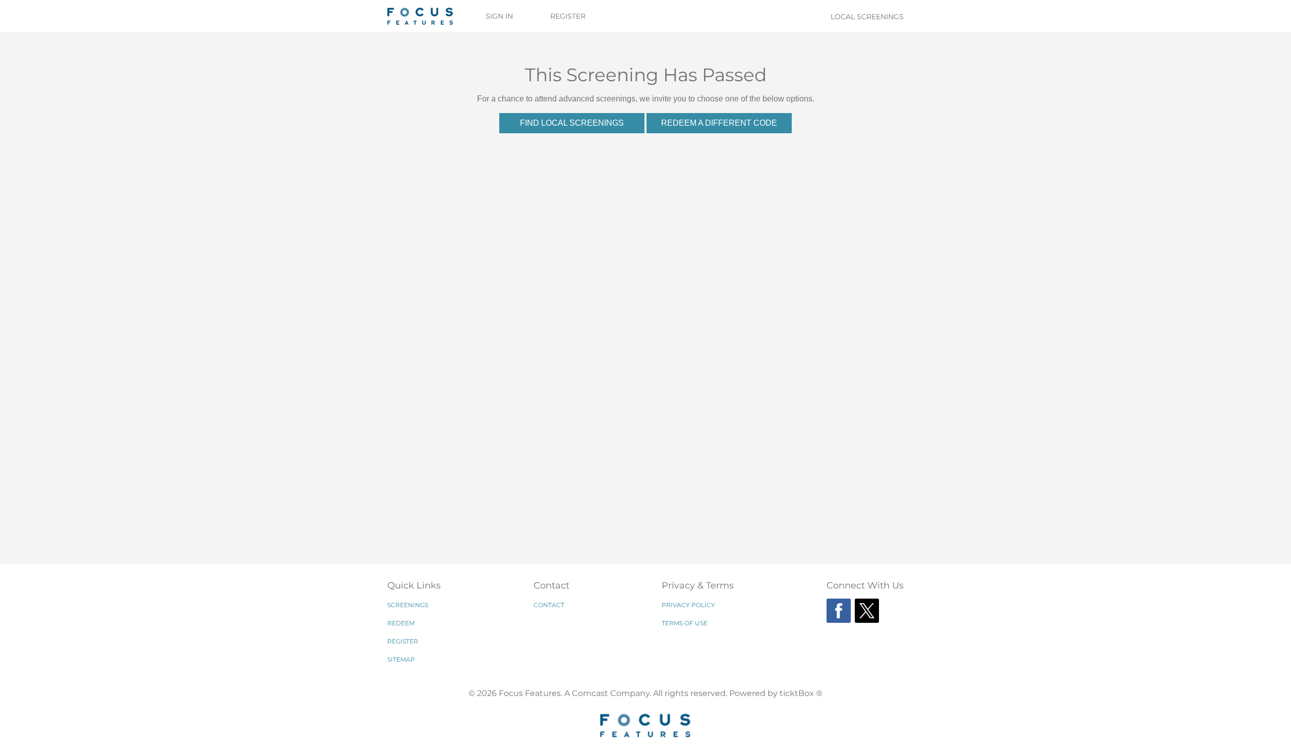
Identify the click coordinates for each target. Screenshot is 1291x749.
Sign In (499, 16)
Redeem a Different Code (719, 123)
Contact (549, 605)
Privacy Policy (688, 605)
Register (567, 16)
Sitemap (401, 659)
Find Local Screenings (572, 123)
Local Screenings (867, 16)
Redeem (401, 623)
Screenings (407, 605)
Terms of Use (685, 623)
